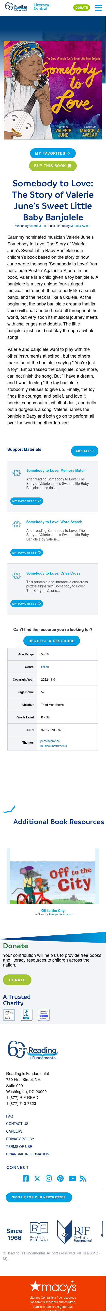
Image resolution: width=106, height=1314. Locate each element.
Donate (17, 979)
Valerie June (37, 225)
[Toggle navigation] (98, 7)
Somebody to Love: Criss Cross (53, 573)
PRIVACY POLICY (20, 1138)
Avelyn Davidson (60, 914)
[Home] (19, 5)
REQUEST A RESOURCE (52, 640)
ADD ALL (83, 451)
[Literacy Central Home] (41, 5)
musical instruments (53, 746)
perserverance (50, 741)
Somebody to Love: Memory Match (56, 470)
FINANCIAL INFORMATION (27, 1153)
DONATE (82, 7)
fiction (45, 667)
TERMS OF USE (21, 1146)
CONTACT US (18, 1123)
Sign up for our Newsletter (39, 1197)
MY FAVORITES (51, 153)
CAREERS (14, 1131)
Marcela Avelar (80, 225)
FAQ (9, 1116)
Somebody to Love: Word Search (54, 521)
